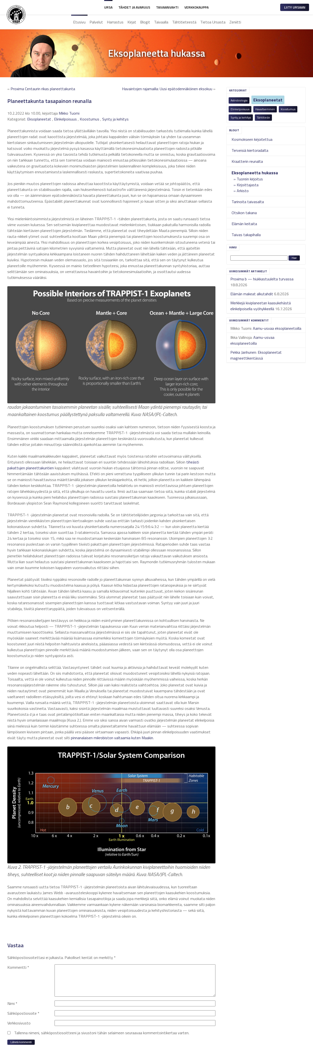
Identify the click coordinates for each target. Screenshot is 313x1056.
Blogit (145, 22)
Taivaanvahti (167, 7)
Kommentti (18, 967)
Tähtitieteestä (184, 22)
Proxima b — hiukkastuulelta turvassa (261, 279)
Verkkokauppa (196, 7)
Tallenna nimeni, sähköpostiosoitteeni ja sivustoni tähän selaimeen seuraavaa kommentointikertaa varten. (101, 1033)
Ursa (108, 7)
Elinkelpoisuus (240, 109)
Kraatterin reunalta (247, 161)
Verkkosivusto (19, 1023)
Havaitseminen (265, 109)
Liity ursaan (294, 7)
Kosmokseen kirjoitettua (252, 139)
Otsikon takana (244, 213)
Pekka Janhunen (243, 352)
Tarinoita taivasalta (248, 202)
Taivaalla (161, 22)
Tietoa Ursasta (212, 22)
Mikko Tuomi (69, 113)
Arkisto (243, 191)
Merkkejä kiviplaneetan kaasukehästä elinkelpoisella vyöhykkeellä (260, 306)
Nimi (12, 1003)
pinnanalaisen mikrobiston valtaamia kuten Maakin (112, 738)
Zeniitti (235, 22)
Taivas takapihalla (246, 235)
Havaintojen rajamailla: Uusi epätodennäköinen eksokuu (167, 89)
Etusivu (79, 22)
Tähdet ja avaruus (134, 7)
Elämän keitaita (244, 224)
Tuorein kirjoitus (250, 179)
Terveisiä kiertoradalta (250, 150)
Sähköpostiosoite (23, 1013)
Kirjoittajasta (247, 185)
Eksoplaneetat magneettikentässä (256, 355)
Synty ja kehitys (241, 117)
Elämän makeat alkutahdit (251, 294)
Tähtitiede (263, 117)
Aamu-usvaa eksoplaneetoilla (277, 328)
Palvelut (96, 22)
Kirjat (131, 22)
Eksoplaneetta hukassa (255, 172)
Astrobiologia (239, 100)
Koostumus (288, 109)
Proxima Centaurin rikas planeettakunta (43, 89)
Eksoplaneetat (267, 100)
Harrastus (115, 22)
